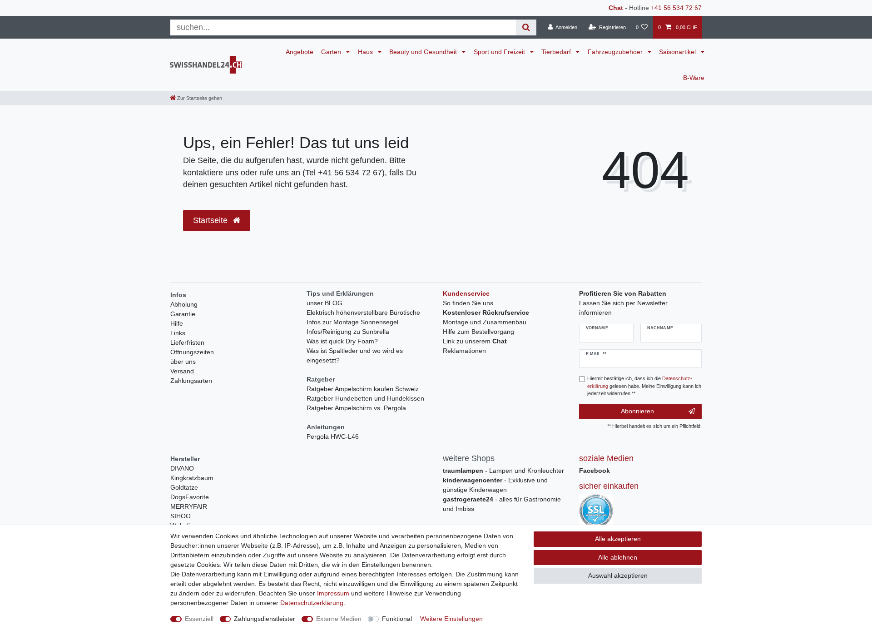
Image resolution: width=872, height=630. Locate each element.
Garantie (182, 313)
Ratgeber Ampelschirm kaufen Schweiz (363, 388)
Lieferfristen (187, 342)
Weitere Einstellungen (451, 618)
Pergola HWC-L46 (333, 436)
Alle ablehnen (617, 557)
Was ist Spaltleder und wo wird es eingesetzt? (355, 355)
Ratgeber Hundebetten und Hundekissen (365, 398)
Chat (616, 7)
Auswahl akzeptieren (618, 575)
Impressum (333, 593)
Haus (366, 51)
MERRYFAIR (188, 506)
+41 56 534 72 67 (676, 7)
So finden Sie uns (468, 303)
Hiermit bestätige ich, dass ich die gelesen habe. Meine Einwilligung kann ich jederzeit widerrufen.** (644, 386)
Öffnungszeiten (192, 352)
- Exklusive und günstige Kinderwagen (495, 484)
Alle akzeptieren (618, 538)
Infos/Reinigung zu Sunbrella (348, 331)
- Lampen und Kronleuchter (503, 470)
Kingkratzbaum (191, 477)
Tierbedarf (557, 51)
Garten (332, 51)
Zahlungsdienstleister (264, 618)
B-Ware (693, 77)
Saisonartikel (678, 51)
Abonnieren (637, 411)
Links (177, 333)
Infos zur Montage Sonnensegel (352, 322)
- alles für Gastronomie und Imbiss (502, 504)
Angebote (299, 51)
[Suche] (526, 27)
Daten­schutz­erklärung (311, 602)
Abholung (184, 304)
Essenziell (199, 618)
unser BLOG (324, 303)
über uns (183, 361)
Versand (182, 371)
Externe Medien (339, 618)
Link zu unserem (475, 341)
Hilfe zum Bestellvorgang (478, 331)
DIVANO (182, 468)
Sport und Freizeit (500, 51)
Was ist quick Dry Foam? (342, 341)
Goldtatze (184, 487)
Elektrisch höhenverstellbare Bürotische (363, 312)
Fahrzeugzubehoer (616, 51)
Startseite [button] (211, 220)
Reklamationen (464, 350)
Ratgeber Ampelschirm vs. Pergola (356, 408)
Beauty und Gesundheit (424, 51)
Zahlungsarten (191, 380)
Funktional (397, 618)
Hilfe (176, 323)
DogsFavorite (189, 497)
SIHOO (180, 516)
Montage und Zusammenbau (484, 322)
